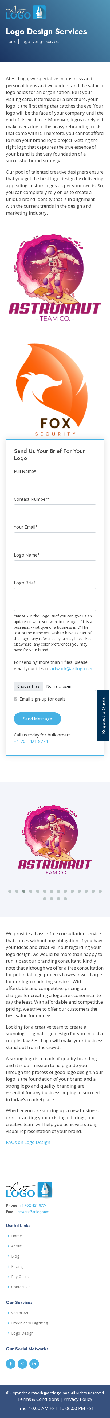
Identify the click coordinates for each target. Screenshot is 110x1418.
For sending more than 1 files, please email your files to (53, 665)
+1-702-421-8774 (31, 741)
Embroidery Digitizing (29, 1323)
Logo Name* (27, 555)
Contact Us (20, 1287)
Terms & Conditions (38, 1399)
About (16, 1246)
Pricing (17, 1266)
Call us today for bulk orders (42, 738)
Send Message (37, 719)
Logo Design (22, 1333)
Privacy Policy (78, 1399)
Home (11, 41)
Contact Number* (32, 499)
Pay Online (20, 1277)
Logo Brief (24, 583)
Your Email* (26, 527)
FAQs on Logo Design (28, 1142)
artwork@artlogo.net (71, 669)
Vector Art (20, 1313)
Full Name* (25, 471)
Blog (15, 1256)
